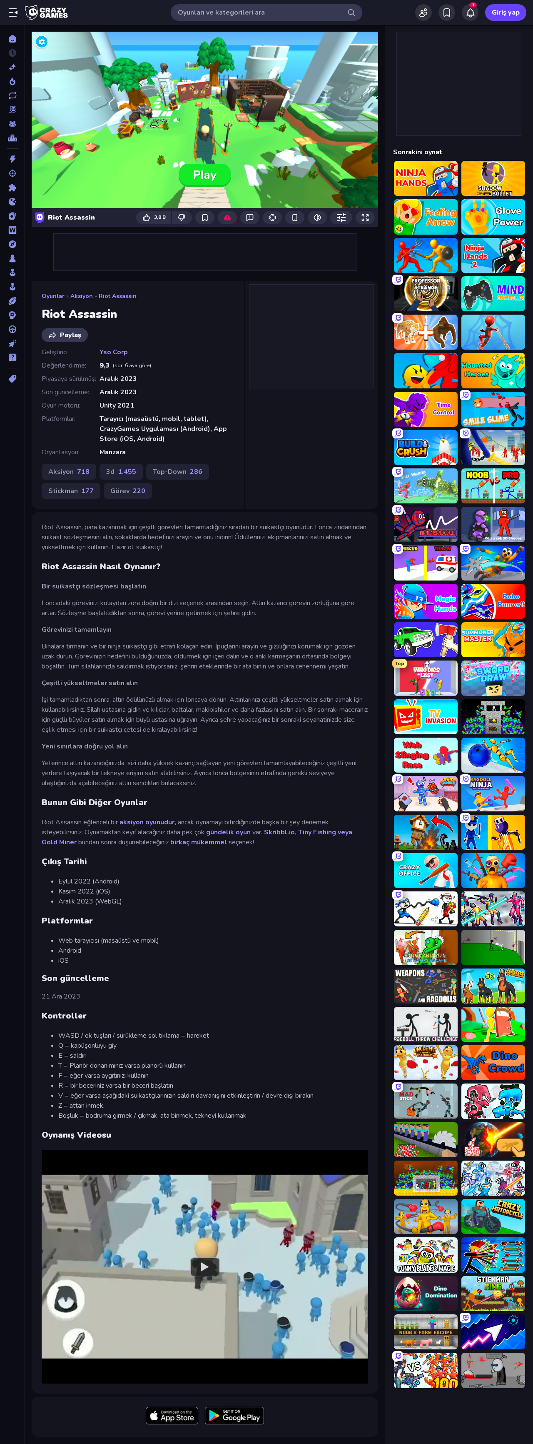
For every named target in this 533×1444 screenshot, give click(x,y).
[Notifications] (470, 12)
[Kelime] (12, 230)
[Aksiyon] (12, 159)
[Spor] (12, 301)
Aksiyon (81, 296)
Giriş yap (506, 12)
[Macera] (12, 244)
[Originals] (12, 110)
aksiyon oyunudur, (147, 822)
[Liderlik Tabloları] (12, 138)
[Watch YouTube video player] (204, 1266)
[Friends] (423, 12)
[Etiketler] (12, 379)
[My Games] (446, 12)
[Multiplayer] (12, 124)
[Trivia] (12, 357)
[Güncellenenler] (12, 95)
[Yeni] (12, 67)
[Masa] (12, 258)
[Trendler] (12, 81)
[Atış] (12, 173)
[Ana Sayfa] (12, 39)
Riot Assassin (118, 296)
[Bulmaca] (12, 187)
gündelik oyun (228, 832)
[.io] (12, 202)
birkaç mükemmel (198, 842)
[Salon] (12, 272)
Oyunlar (53, 296)
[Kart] (12, 216)
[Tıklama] (12, 343)
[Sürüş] (12, 329)
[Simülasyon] (12, 287)
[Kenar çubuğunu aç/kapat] (13, 13)
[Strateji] (12, 315)
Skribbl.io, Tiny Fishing (300, 832)
